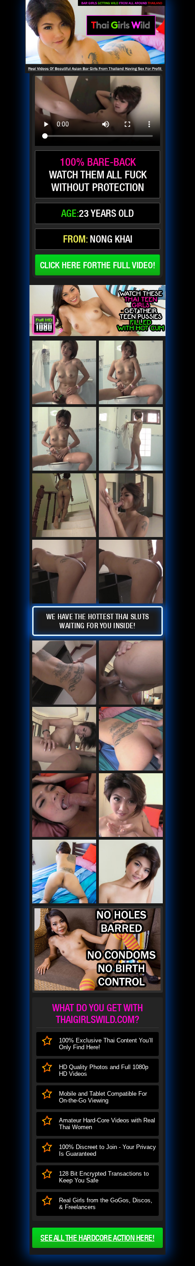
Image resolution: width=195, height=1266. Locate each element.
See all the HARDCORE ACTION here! (97, 1238)
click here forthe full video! (98, 265)
